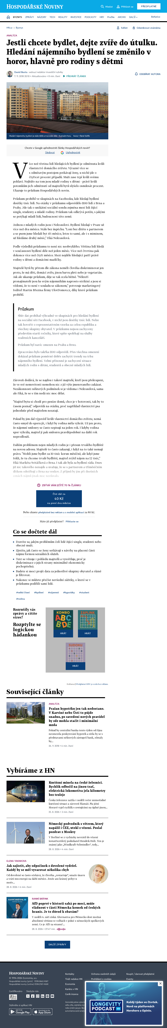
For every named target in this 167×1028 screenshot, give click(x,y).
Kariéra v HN (71, 989)
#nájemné (53, 592)
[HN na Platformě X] (28, 996)
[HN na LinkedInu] (42, 996)
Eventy (129, 979)
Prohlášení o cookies (101, 979)
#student (84, 592)
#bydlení (39, 592)
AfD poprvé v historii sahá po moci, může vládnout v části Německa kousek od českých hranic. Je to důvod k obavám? (66, 907)
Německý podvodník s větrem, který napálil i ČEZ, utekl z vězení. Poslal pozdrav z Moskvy (76, 828)
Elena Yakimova (16, 860)
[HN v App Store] (42, 1011)
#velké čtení (23, 592)
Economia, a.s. (30, 978)
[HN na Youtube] (52, 996)
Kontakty (69, 974)
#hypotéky (69, 592)
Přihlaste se (72, 521)
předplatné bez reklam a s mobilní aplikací (61, 512)
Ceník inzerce (71, 994)
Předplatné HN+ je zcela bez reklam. (92, 684)
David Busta (20, 72)
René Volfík (85, 136)
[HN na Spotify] (47, 996)
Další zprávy (57, 944)
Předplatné (149, 6)
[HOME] (8, 17)
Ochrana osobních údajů (103, 974)
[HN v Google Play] (20, 1011)
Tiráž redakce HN (73, 979)
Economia (70, 984)
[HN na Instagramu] (37, 996)
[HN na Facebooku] (32, 996)
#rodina (20, 598)
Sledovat (50, 153)
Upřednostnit (73, 153)
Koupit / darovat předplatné (140, 974)
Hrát (63, 633)
